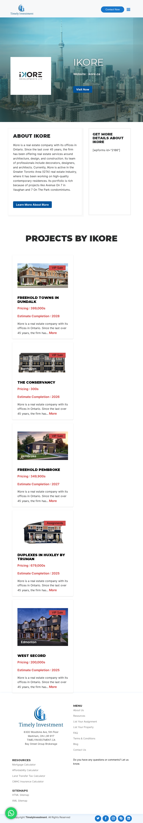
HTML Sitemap (20, 795)
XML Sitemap (19, 800)
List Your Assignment (85, 721)
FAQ (75, 733)
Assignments (55, 523)
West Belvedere (33, 541)
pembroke (28, 456)
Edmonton (28, 642)
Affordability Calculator (25, 770)
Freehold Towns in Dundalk (38, 300)
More (52, 333)
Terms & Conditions (84, 738)
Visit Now (82, 89)
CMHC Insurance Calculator (28, 781)
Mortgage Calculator (24, 764)
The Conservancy (36, 382)
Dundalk (27, 284)
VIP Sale (57, 267)
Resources (79, 716)
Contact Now (110, 10)
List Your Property (83, 727)
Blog (75, 744)
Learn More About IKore (32, 204)
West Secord (31, 656)
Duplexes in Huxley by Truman (41, 557)
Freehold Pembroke (38, 470)
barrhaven (28, 369)
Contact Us (79, 750)
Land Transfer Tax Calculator (28, 776)
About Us (78, 710)
